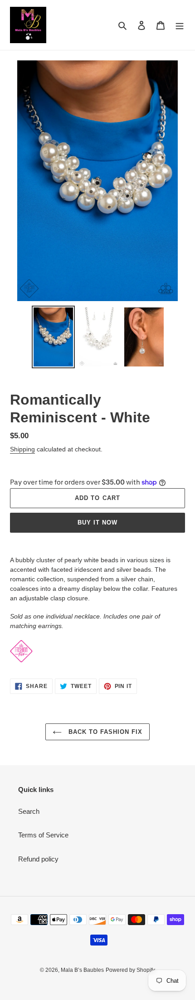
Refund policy (38, 859)
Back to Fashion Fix (104, 731)
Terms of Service (43, 835)
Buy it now (97, 522)
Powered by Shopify (130, 970)
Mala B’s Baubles (82, 970)
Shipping (22, 449)
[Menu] (179, 25)
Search (28, 811)
